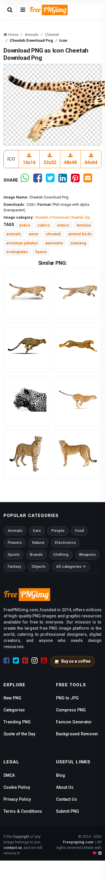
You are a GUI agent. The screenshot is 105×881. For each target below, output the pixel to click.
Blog (60, 775)
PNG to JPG (67, 698)
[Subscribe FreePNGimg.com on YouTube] (44, 661)
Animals (15, 530)
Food (79, 530)
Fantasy (14, 566)
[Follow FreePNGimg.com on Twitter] (16, 661)
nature (63, 225)
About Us (65, 787)
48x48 (70, 162)
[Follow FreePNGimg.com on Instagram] (35, 661)
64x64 (91, 162)
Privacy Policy (17, 799)
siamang (78, 243)
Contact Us (66, 799)
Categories (14, 710)
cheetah (53, 234)
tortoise (84, 225)
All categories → (71, 566)
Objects (39, 566)
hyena (41, 252)
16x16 (29, 162)
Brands (36, 554)
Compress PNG (71, 710)
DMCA (9, 775)
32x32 (49, 162)
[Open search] (10, 10)
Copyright (21, 836)
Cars (37, 530)
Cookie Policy (17, 787)
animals (13, 234)
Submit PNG (67, 811)
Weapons (87, 554)
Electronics (65, 542)
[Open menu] (22, 10)
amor (33, 234)
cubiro (43, 225)
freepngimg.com (78, 842)
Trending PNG (17, 722)
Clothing (61, 554)
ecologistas (17, 252)
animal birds (80, 234)
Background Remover (77, 734)
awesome (54, 243)
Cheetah (41, 217)
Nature (38, 542)
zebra (24, 225)
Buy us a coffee (75, 661)
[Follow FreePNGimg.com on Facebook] (7, 661)
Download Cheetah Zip (71, 217)
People (57, 530)
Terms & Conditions (23, 811)
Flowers (15, 542)
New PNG (12, 698)
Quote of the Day (19, 734)
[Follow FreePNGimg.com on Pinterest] (25, 661)
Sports (14, 554)
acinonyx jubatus (22, 243)
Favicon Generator (74, 722)
